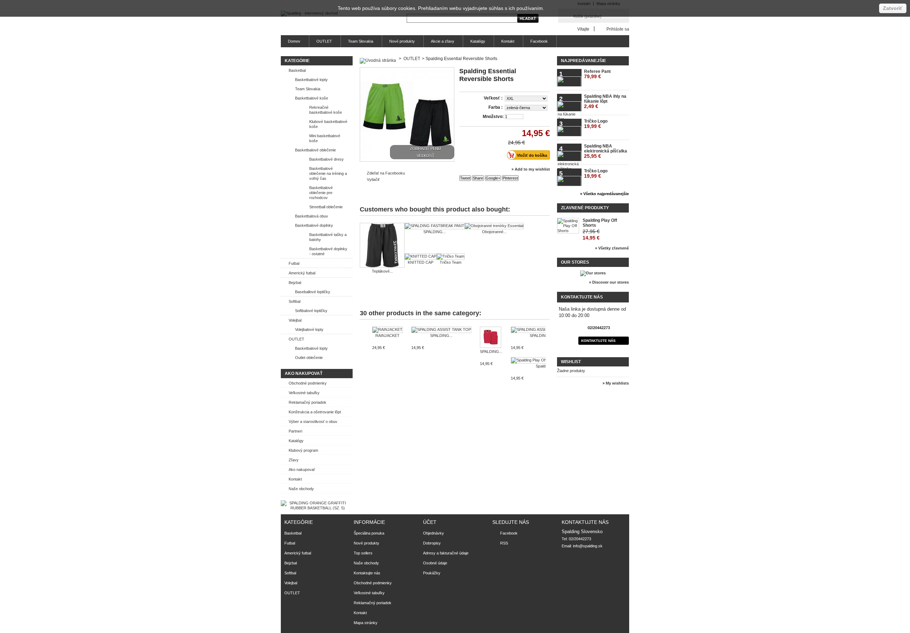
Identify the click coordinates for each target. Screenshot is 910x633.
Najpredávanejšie (583, 60)
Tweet (465, 178)
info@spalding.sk (588, 546)
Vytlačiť (373, 179)
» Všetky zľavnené (612, 248)
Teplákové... (382, 271)
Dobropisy (432, 543)
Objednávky (433, 533)
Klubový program (303, 450)
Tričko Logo (595, 124)
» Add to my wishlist (531, 169)
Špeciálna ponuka (369, 533)
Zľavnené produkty (585, 207)
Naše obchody (301, 489)
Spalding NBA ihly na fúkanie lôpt (605, 101)
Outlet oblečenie (309, 357)
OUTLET (324, 41)
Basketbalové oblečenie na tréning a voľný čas (328, 173)
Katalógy (477, 41)
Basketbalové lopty (311, 79)
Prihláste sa (617, 29)
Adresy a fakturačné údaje (446, 553)
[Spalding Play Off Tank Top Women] (544, 360)
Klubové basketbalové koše (328, 124)
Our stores (575, 262)
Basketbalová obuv (311, 216)
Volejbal (295, 320)
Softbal (294, 301)
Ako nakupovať (303, 373)
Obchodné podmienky (308, 383)
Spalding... (544, 366)
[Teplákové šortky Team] (382, 246)
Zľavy (294, 460)
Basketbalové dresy (326, 159)
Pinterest (510, 178)
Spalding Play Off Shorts (600, 223)
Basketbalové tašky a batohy (328, 237)
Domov (294, 41)
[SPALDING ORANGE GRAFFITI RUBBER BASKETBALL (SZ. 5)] (315, 508)
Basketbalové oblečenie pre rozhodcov (321, 193)
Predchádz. (361, 340)
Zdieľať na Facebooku (386, 173)
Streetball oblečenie (326, 207)
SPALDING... (434, 232)
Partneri (295, 431)
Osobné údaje (435, 563)
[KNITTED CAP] (421, 256)
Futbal (294, 263)
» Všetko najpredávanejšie (604, 194)
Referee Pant (597, 74)
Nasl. (547, 340)
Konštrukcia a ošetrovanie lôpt (315, 412)
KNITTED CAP (420, 262)
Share (478, 178)
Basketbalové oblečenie (315, 150)
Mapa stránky (366, 623)
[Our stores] (593, 273)
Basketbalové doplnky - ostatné (328, 251)
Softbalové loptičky (311, 311)
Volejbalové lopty (309, 329)
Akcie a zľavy (442, 41)
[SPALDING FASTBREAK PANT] (435, 226)
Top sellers (363, 553)
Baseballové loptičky (312, 292)
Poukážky (431, 573)
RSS (504, 543)
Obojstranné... (494, 232)
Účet (430, 522)
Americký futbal (302, 273)
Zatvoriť (893, 8)
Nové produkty (402, 41)
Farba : (496, 107)
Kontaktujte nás (598, 341)
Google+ (493, 178)
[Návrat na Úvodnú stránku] (378, 58)
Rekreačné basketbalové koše (325, 109)
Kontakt (507, 41)
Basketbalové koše (311, 98)
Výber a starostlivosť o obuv (313, 421)
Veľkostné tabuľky (304, 393)
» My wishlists (616, 383)
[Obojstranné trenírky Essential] (494, 226)
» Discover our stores (609, 282)
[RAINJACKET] (387, 330)
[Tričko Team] (451, 256)
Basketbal (297, 70)
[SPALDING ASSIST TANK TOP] (441, 330)
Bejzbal (295, 282)
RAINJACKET (387, 335)
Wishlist (571, 361)
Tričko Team (450, 262)
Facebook (539, 41)
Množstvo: (493, 116)
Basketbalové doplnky (314, 225)
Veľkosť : (494, 98)
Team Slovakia (360, 41)
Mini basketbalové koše (324, 138)
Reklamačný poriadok (307, 402)
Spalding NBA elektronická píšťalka (605, 151)
